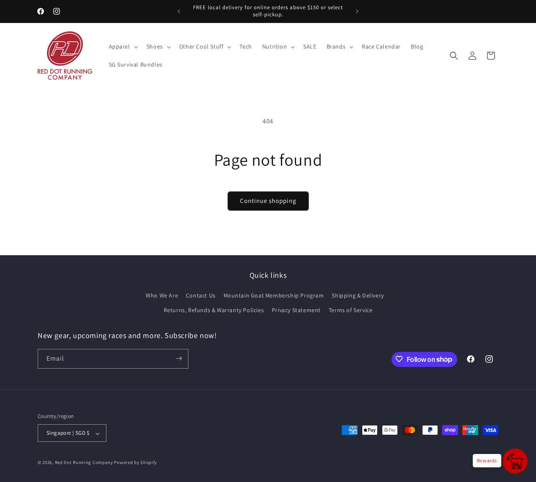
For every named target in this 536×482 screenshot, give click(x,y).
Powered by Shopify (135, 463)
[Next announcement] (357, 11)
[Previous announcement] (179, 11)
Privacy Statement (296, 310)
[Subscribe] (179, 358)
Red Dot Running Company (84, 463)
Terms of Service (351, 310)
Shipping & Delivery (358, 295)
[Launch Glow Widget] (515, 461)
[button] (123, 46)
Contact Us (201, 295)
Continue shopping (268, 201)
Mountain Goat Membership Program (274, 295)
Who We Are (162, 295)
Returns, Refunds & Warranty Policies (214, 310)
